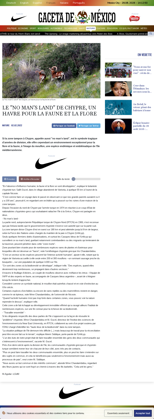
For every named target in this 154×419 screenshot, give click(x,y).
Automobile (56, 28)
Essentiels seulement (118, 413)
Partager (65, 125)
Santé (82, 28)
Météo (144, 28)
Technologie (70, 28)
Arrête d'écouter (31, 179)
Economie (23, 28)
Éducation (112, 28)
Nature (91, 28)
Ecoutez (10, 179)
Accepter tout (143, 413)
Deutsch (11, 3)
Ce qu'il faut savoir (129, 28)
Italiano (64, 3)
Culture (101, 28)
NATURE (5, 125)
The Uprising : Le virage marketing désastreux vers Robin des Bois (58, 33)
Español (37, 3)
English (24, 3)
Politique (12, 28)
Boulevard (43, 28)
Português (79, 3)
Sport (33, 28)
